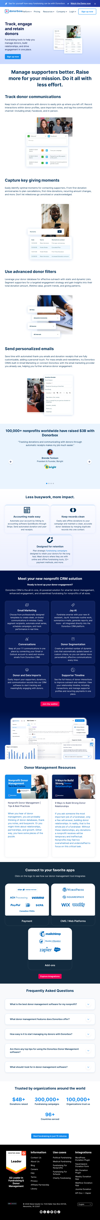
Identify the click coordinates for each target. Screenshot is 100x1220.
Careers (34, 1169)
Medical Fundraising (62, 1161)
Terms (33, 1177)
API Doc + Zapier (83, 1193)
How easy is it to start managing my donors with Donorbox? (41, 1034)
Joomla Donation (83, 1189)
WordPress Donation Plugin (82, 1158)
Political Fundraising (62, 1157)
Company (60, 11)
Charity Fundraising (62, 1178)
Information (38, 1152)
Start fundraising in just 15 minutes (50, 1136)
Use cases (59, 1152)
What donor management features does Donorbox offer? (40, 1019)
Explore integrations (50, 976)
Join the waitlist (50, 704)
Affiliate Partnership (40, 1185)
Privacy (34, 1181)
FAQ (32, 1173)
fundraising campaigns (56, 550)
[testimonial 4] (53, 483)
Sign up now (87, 11)
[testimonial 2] (49, 483)
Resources (48, 11)
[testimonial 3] (51, 483)
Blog (33, 1165)
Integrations (83, 1152)
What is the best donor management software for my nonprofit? (43, 1004)
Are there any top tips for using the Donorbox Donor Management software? (44, 1050)
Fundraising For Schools (60, 1172)
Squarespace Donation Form (82, 1165)
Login (71, 11)
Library (34, 1188)
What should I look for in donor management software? (39, 1067)
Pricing (37, 11)
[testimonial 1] (46, 483)
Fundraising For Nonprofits (60, 1166)
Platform (26, 11)
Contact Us (36, 1157)
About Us (35, 1161)
